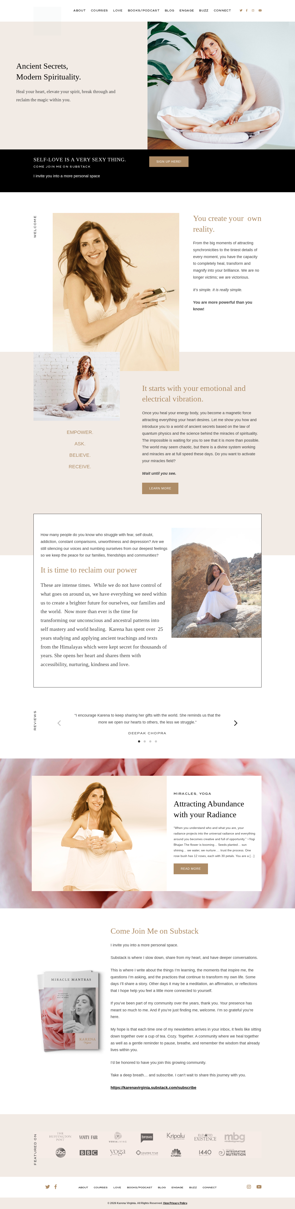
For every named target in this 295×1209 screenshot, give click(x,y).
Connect (222, 11)
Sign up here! (168, 161)
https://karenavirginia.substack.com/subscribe (153, 1087)
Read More (191, 868)
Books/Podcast (144, 11)
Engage (186, 11)
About (79, 11)
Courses (99, 11)
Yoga (205, 794)
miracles (185, 794)
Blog (169, 11)
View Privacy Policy (175, 1203)
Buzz (203, 11)
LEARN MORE (160, 488)
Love (117, 11)
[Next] (235, 723)
